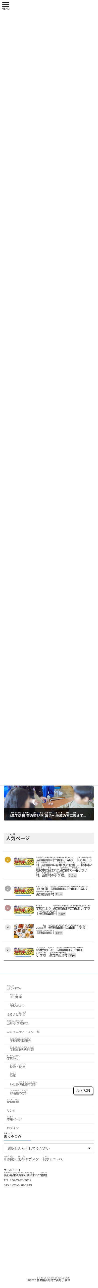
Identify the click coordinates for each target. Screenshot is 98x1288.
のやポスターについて (34, 1159)
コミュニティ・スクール (23, 1032)
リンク (11, 1111)
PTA (17, 1022)
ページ (14, 1118)
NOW (14, 987)
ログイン (13, 1128)
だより (17, 1005)
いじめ (23, 1083)
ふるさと (16, 1013)
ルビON (83, 1090)
